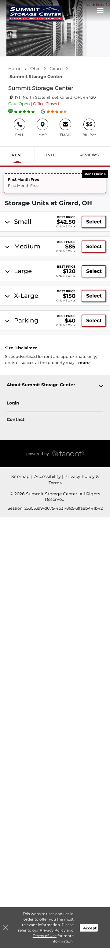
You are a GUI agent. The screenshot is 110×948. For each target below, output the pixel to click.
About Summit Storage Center (41, 384)
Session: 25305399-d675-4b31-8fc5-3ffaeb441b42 (55, 508)
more (84, 362)
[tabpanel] (55, 221)
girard (57, 68)
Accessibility (47, 476)
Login (13, 403)
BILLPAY (89, 129)
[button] (55, 183)
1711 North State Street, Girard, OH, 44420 (55, 97)
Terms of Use (45, 935)
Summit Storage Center (40, 88)
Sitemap (20, 476)
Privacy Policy (53, 930)
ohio (36, 68)
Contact (15, 419)
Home (15, 68)
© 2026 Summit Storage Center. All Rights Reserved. (55, 496)
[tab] (55, 222)
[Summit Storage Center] (35, 13)
